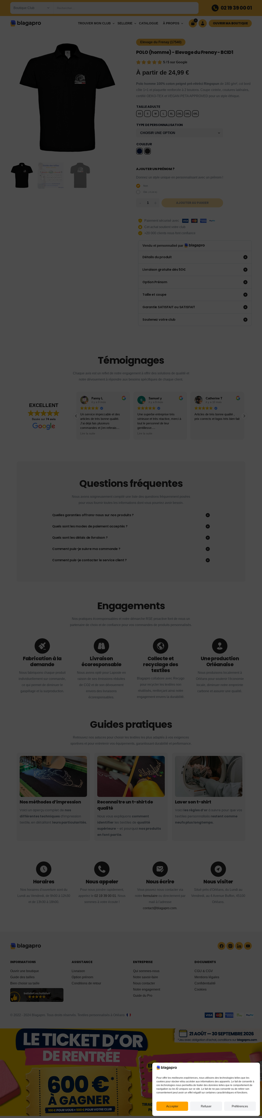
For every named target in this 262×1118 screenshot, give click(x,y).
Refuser (206, 1106)
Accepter (172, 1106)
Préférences (240, 1106)
